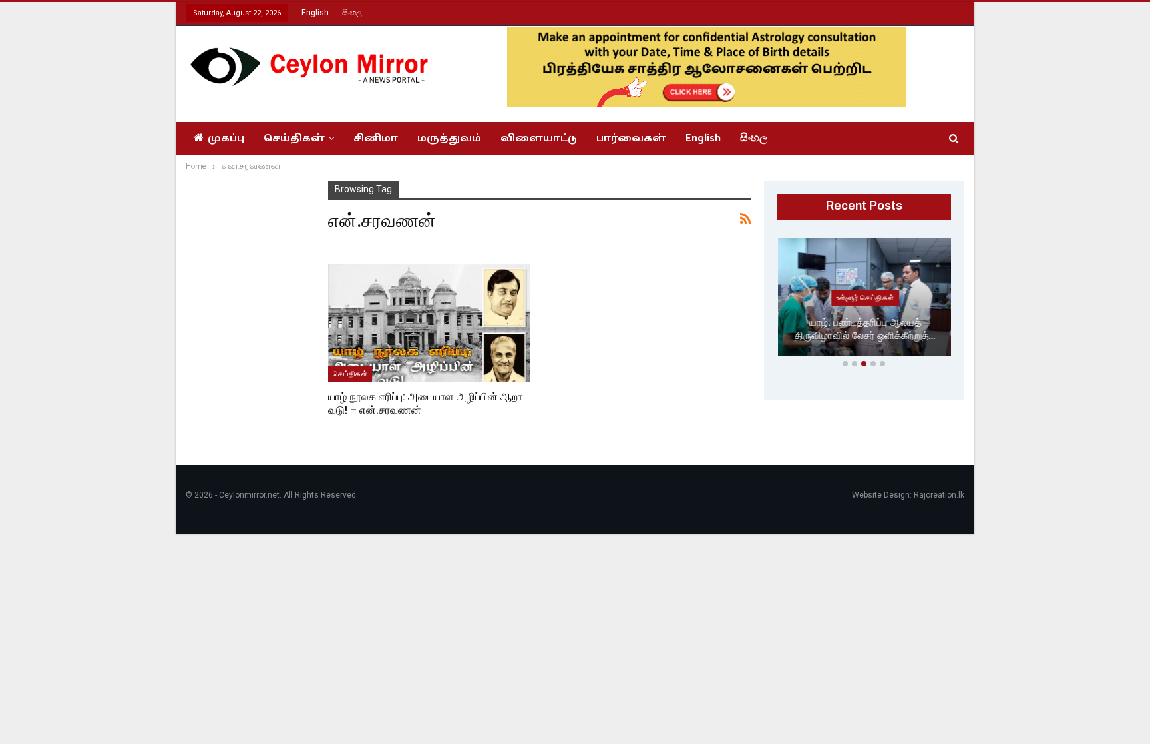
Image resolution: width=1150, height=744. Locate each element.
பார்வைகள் (631, 138)
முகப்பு (226, 138)
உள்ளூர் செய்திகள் (864, 298)
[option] (864, 300)
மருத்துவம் (449, 138)
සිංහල (352, 12)
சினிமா (375, 138)
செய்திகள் (294, 138)
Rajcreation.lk (939, 495)
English (315, 12)
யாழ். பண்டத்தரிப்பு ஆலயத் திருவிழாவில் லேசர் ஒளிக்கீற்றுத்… (864, 329)
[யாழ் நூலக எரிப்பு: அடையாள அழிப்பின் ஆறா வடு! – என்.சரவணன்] (429, 322)
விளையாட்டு (538, 138)
